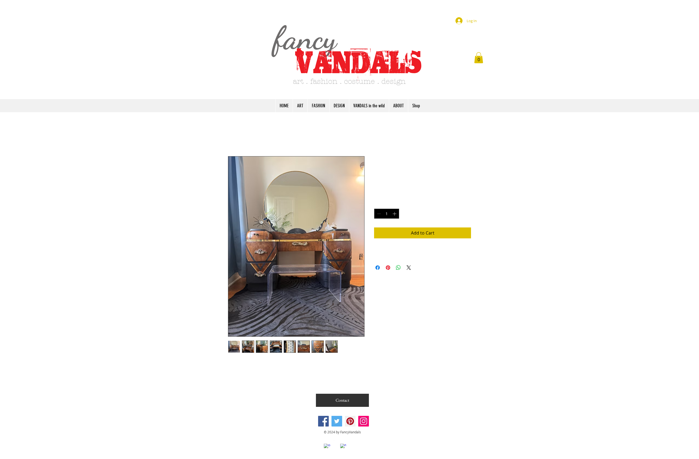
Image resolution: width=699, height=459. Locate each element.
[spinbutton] (387, 213)
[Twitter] (336, 421)
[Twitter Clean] (335, 443)
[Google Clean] (327, 447)
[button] (478, 57)
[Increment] (395, 213)
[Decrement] (378, 213)
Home (234, 137)
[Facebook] (323, 421)
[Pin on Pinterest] (388, 267)
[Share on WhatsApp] (398, 267)
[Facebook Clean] (343, 447)
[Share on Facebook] (377, 267)
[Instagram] (363, 421)
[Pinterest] (350, 421)
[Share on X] (408, 267)
